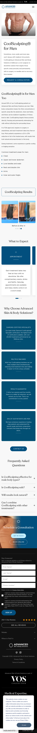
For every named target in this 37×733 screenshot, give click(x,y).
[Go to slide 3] (21, 298)
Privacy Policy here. (18, 590)
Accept (24, 725)
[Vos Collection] (25, 2)
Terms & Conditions (18, 662)
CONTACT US (27, 731)
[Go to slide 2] (19, 298)
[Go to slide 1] (16, 298)
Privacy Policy (18, 659)
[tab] (16, 228)
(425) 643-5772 (9, 731)
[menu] (33, 7)
